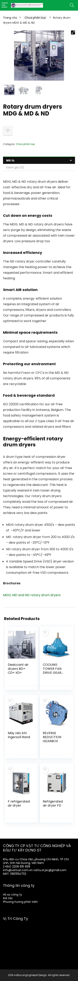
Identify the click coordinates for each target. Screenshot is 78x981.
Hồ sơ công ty (12, 895)
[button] (73, 32)
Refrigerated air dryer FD (53, 803)
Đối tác (8, 898)
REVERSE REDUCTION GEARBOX (52, 737)
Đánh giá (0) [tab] (15, 167)
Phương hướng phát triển (20, 902)
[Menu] (5, 5)
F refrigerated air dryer (19, 803)
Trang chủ (10, 18)
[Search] (72, 5)
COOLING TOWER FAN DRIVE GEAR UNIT (52, 670)
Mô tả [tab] (10, 160)
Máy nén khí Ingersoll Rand (19, 735)
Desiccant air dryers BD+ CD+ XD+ (18, 668)
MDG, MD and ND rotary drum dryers (32, 595)
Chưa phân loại (35, 18)
